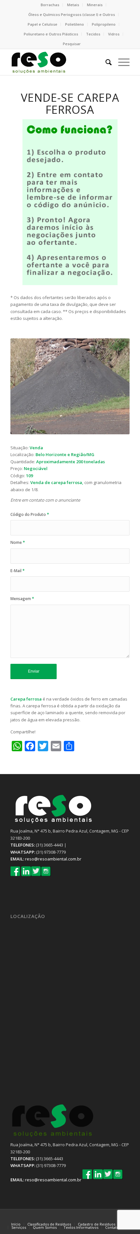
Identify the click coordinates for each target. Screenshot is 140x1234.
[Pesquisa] (105, 62)
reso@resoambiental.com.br (53, 859)
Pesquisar (72, 43)
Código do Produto (29, 514)
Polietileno (74, 24)
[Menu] (121, 62)
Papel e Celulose (42, 24)
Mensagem (22, 598)
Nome (17, 542)
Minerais (95, 4)
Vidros (113, 34)
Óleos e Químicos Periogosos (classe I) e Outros (71, 14)
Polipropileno (104, 24)
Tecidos (93, 34)
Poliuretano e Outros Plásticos (51, 34)
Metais (73, 4)
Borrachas (50, 4)
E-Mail (17, 570)
